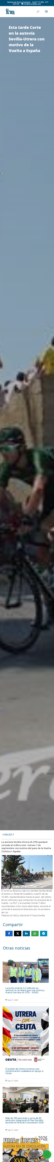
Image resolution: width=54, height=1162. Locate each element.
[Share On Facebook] (9, 933)
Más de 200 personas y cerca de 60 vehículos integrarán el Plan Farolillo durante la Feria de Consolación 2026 (25, 1109)
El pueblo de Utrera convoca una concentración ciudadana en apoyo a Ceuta (25, 1044)
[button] (47, 1154)
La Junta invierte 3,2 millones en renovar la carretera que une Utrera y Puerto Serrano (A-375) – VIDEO (25, 979)
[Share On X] (17, 933)
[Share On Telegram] (43, 933)
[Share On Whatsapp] (34, 933)
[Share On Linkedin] (26, 933)
